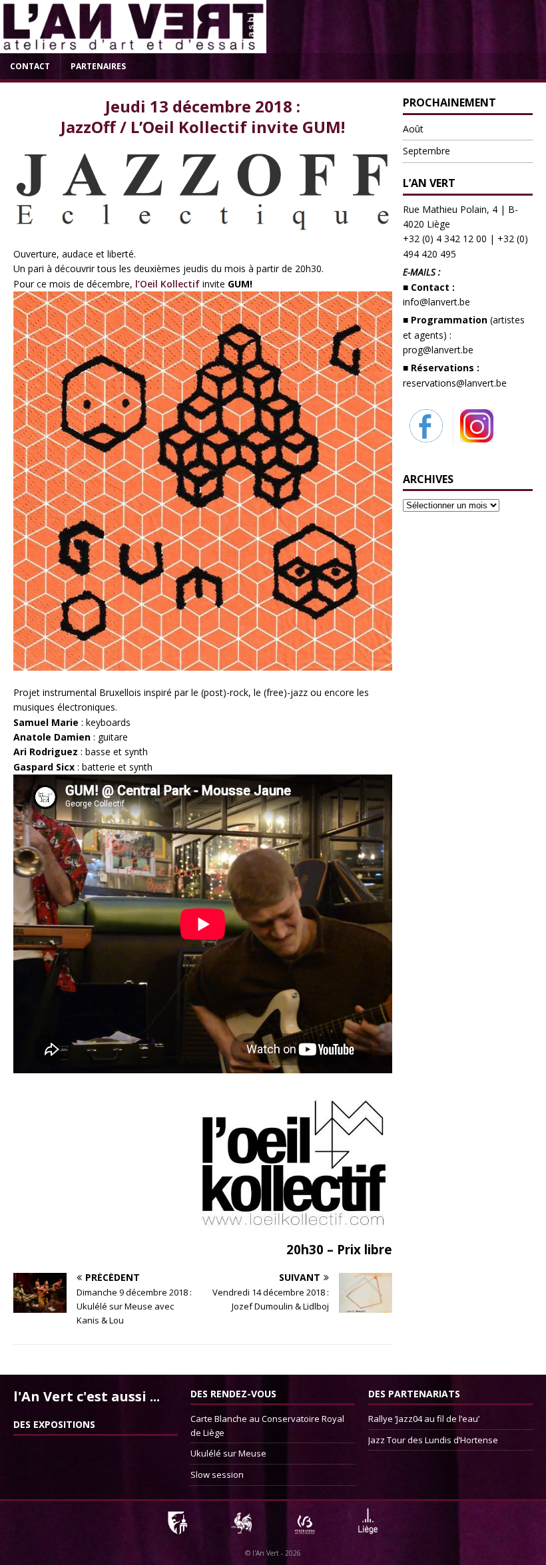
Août (413, 128)
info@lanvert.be (436, 301)
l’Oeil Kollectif (168, 283)
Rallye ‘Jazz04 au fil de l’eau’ (423, 1419)
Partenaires (98, 66)
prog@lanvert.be (438, 349)
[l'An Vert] (133, 45)
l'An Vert (265, 1553)
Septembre (426, 150)
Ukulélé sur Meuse (228, 1453)
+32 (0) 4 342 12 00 (445, 238)
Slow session (217, 1474)
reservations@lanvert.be (455, 383)
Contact (30, 66)
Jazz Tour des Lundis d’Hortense (433, 1440)
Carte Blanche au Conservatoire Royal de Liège (267, 1426)
